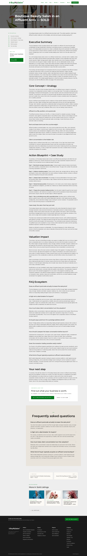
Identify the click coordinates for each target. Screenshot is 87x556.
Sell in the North (55, 535)
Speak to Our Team (62, 397)
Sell (46, 2)
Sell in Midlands (55, 533)
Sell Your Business (27, 533)
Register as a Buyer (42, 535)
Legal (68, 547)
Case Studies (69, 535)
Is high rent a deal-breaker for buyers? (43, 432)
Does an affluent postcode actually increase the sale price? (50, 422)
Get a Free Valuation (14, 60)
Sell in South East (55, 531)
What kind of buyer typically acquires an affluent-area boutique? (52, 452)
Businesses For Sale (42, 531)
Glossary (68, 539)
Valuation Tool (70, 537)
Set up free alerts (71, 519)
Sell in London (55, 529)
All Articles (35, 510)
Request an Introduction (28, 539)
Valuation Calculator (27, 531)
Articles (56, 2)
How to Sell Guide (26, 537)
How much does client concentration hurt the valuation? (50, 442)
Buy (50, 2)
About (68, 2)
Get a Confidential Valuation (29, 529)
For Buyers (40, 529)
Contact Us (75, 2)
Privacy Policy (70, 545)
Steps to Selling (26, 535)
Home (42, 2)
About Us (68, 533)
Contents (62, 2)
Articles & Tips (70, 529)
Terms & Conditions (71, 543)
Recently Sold (40, 533)
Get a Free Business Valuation (42, 397)
